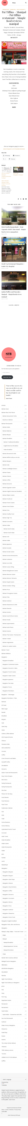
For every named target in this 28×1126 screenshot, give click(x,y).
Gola (3, 815)
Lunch (3, 861)
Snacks (3, 1036)
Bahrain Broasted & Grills (9, 453)
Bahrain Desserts (7, 483)
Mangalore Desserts (8, 894)
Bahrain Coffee (6, 480)
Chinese (4, 740)
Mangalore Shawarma (8, 913)
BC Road (4, 705)
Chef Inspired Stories (7, 737)
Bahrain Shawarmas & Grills (10, 604)
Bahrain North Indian (9, 529)
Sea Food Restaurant (7, 1018)
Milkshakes (4, 965)
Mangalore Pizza (7, 906)
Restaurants (21, 9)
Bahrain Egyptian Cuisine (9, 487)
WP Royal (17, 1115)
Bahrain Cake (6, 465)
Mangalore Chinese (8, 883)
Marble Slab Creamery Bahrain (10, 958)
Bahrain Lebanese (7, 559)
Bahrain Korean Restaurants (10, 555)
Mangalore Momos (8, 902)
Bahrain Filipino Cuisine (8, 495)
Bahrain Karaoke (7, 548)
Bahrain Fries (6, 510)
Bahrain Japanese (7, 544)
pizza (3, 986)
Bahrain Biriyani (7, 434)
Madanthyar (5, 864)
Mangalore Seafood (8, 909)
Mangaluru (4, 928)
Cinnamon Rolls (6, 744)
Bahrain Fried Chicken (8, 506)
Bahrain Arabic (6, 427)
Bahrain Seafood (7, 601)
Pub (3, 989)
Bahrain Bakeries (7, 431)
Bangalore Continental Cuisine (10, 664)
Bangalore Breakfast (8, 660)
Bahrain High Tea (7, 517)
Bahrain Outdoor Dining (9, 585)
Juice (3, 854)
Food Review (5, 797)
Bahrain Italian (6, 540)
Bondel (3, 712)
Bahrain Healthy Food (8, 514)
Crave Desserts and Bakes (9, 758)
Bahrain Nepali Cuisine (8, 582)
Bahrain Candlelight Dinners (10, 468)
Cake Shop (4, 726)
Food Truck (5, 804)
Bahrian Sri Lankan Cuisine (9, 646)
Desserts (4, 769)
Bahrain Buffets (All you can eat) (11, 457)
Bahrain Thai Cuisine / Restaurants (12, 635)
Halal (3, 818)
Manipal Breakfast (8, 942)
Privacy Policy (17, 1109)
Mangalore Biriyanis (8, 872)
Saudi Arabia (5, 1011)
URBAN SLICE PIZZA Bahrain (9, 1057)
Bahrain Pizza (6, 589)
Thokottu (4, 1046)
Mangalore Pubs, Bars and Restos (11, 924)
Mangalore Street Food (9, 917)
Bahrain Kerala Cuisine (8, 551)
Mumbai (4, 975)
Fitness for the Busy (7, 794)
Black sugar (5, 708)
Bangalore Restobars (8, 691)
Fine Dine (4, 790)
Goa (3, 811)
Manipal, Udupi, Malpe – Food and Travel (12, 931)
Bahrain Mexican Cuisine (9, 574)
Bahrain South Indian (9, 532)
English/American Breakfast (11, 445)
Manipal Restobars (9, 950)
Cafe (3, 723)
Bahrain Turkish (7, 638)
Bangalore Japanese (8, 679)
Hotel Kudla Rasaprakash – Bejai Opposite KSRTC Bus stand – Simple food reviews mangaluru (14, 229)
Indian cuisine (5, 843)
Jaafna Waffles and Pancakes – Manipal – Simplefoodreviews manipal (12, 294)
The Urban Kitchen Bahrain (9, 1043)
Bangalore (4, 657)
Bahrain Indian (6, 525)
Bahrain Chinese (7, 476)
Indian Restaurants (7, 847)
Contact (7, 1109)
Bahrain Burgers (7, 461)
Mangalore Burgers (8, 875)
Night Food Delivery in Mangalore (10, 982)
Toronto (4, 1053)
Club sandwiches (6, 747)
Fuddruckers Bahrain (7, 808)
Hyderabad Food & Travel (9, 829)
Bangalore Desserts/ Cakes (10, 668)
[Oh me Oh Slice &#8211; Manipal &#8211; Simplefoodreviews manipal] (7, 170)
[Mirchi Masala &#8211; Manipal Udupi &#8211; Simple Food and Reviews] (7, 187)
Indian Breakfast (8, 449)
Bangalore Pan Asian (8, 683)
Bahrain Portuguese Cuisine (10, 593)
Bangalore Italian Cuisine (9, 675)
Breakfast (6, 9)
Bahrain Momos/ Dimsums (10, 578)
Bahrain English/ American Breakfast (12, 491)
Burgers (4, 719)
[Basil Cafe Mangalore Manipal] (18, 170)
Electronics (4, 779)
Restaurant (5, 1004)
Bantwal (4, 701)
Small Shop (4, 1032)
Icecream (4, 833)
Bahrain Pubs (6, 597)
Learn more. (12, 1099)
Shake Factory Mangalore (8, 1025)
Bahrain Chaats (6, 472)
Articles (4, 405)
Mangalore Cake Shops (9, 879)
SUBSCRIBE (4, 1111)
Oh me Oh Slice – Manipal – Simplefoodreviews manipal (6, 176)
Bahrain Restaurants (7, 423)
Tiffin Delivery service (7, 1050)
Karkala (3, 857)
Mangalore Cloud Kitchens (9, 887)
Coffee (3, 755)
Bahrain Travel (5, 650)
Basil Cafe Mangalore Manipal (18, 174)
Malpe (4, 935)
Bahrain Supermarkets (8, 623)
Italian (3, 850)
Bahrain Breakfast (7, 438)
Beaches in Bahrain (8, 420)
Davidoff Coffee (6, 762)
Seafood (4, 1022)
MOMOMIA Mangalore (8, 968)
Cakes (3, 730)
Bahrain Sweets (7, 631)
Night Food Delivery (7, 979)
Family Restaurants (7, 786)
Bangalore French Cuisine (9, 672)
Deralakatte (5, 765)
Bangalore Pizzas (7, 687)
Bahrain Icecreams (7, 521)
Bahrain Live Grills (7, 563)
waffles (4, 1061)
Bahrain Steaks (6, 619)
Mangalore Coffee (7, 890)
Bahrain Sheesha (7, 608)
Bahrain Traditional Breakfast (11, 442)
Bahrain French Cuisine (8, 502)
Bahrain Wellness (6, 653)
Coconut (4, 751)
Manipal (13, 9)
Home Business (6, 822)
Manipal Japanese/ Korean (11, 946)
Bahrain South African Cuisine (10, 616)
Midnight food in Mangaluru (9, 961)
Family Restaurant (6, 783)
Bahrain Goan (5, 409)
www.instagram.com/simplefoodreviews (14, 149)
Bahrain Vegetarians (8, 642)
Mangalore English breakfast (9, 921)
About (3, 1109)
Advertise (11, 1109)
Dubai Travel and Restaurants (10, 772)
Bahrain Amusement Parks (10, 416)
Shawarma (4, 1029)
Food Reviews (5, 801)
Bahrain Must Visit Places (8, 412)
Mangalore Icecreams (8, 898)
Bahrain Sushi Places (8, 627)
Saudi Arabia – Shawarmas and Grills (12, 1014)
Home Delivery (6, 825)
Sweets (4, 1039)
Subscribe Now (7, 377)
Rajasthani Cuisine (6, 1000)
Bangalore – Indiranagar (8, 694)
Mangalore (4, 868)
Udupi (4, 954)
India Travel (5, 836)
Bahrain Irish (6, 536)
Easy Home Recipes (7, 776)
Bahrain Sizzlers (7, 612)
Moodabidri (5, 972)
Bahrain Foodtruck (7, 499)
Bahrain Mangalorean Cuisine (10, 570)
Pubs (3, 993)
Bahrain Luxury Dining (8, 567)
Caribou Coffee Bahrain (8, 733)
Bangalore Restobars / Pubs (9, 698)
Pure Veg (4, 997)
